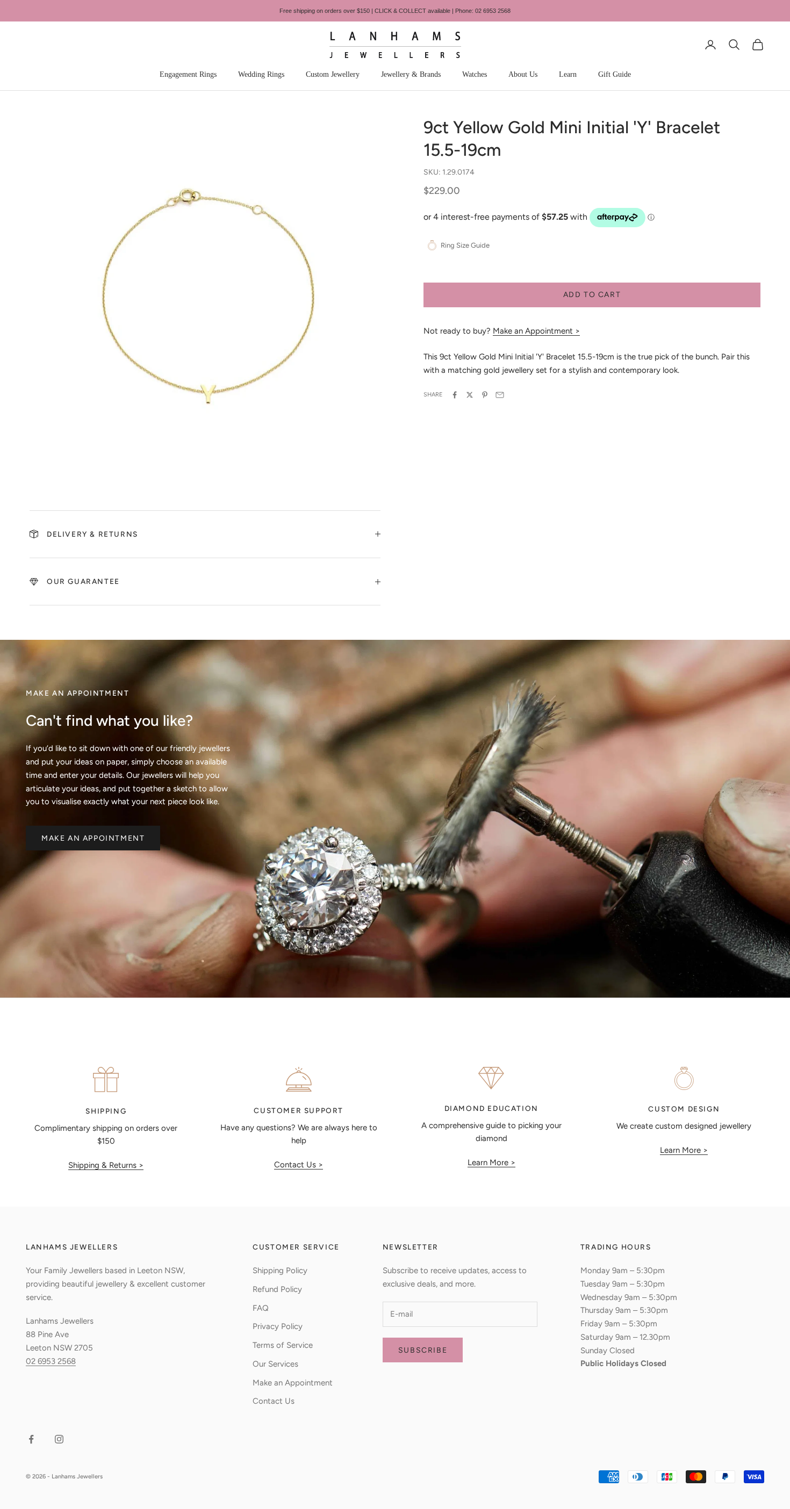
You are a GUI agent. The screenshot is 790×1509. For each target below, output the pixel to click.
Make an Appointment (93, 838)
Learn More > (491, 1162)
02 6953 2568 (51, 1361)
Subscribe (422, 1350)
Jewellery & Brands (411, 74)
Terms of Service (283, 1345)
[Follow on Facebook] (31, 1439)
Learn (568, 74)
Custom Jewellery (333, 74)
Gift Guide (614, 74)
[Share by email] (499, 395)
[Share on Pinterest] (484, 395)
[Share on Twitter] (469, 395)
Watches (474, 74)
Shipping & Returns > (105, 1165)
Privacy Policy (278, 1326)
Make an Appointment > (536, 331)
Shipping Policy (280, 1270)
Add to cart (592, 294)
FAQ (261, 1308)
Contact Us (274, 1401)
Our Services (275, 1364)
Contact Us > (298, 1164)
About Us (522, 74)
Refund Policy (277, 1289)
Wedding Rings (261, 74)
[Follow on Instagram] (59, 1439)
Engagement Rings (188, 74)
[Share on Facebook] (454, 395)
